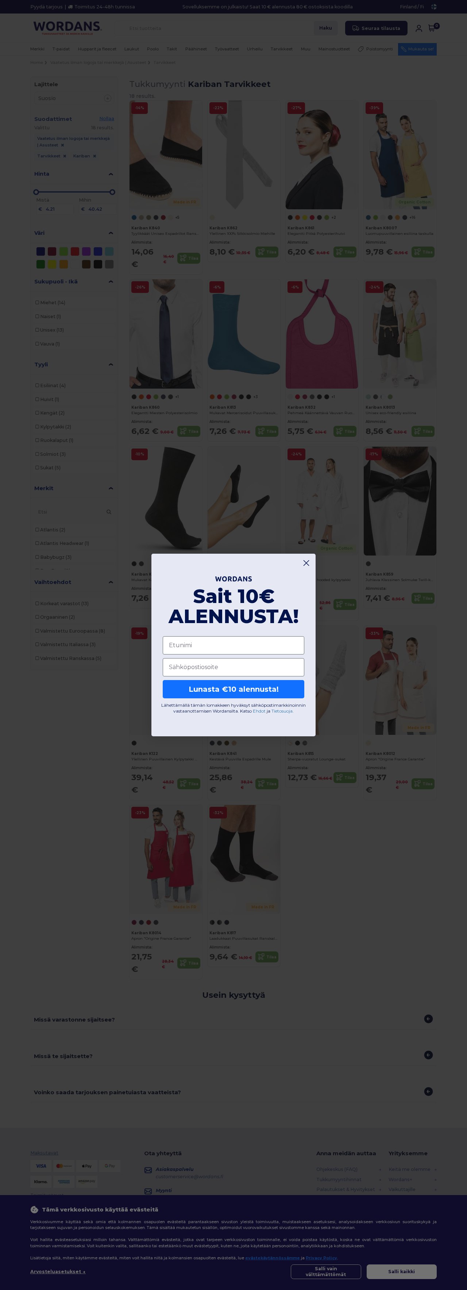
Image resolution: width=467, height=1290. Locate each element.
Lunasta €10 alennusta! (234, 689)
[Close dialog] (306, 563)
